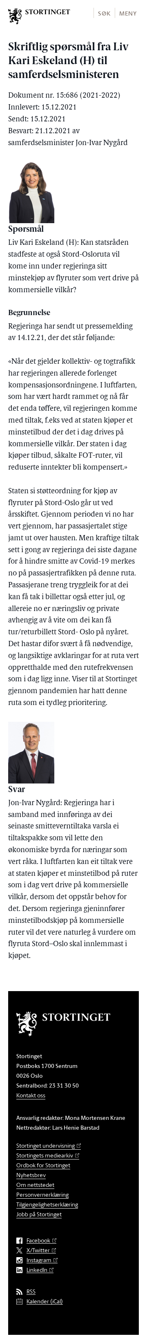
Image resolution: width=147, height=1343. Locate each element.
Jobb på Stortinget (39, 1214)
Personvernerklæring (42, 1194)
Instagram (39, 1260)
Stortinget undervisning (45, 1145)
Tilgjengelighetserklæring (47, 1204)
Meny (128, 13)
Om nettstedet (35, 1185)
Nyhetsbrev (31, 1175)
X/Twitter (38, 1250)
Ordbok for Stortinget (43, 1165)
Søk (104, 13)
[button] (104, 13)
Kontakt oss (30, 1095)
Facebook (38, 1241)
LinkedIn (37, 1270)
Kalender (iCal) (45, 1301)
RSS (31, 1292)
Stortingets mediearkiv (44, 1155)
